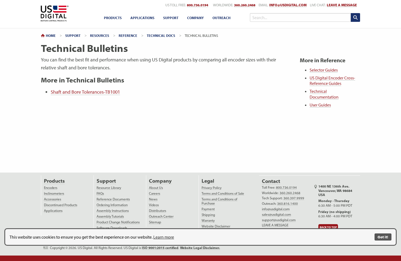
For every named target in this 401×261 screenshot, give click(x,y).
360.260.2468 (244, 5)
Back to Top (328, 227)
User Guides (320, 105)
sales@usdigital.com (276, 214)
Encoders (50, 188)
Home (51, 35)
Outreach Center (161, 216)
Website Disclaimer (216, 226)
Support (170, 18)
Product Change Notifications (118, 222)
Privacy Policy (212, 188)
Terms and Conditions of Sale (223, 193)
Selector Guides (324, 70)
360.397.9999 (293, 198)
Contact (271, 181)
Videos (154, 205)
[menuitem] (113, 18)
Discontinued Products (60, 205)
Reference (128, 35)
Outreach (222, 18)
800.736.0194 (197, 5)
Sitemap (155, 222)
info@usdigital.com (288, 5)
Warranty (208, 220)
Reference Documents (113, 199)
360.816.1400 (287, 203)
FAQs (100, 193)
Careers (154, 193)
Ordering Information (112, 205)
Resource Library (109, 188)
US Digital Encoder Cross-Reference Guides (332, 80)
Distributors (157, 211)
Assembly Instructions (113, 211)
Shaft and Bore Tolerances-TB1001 (85, 92)
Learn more (163, 237)
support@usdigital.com (279, 220)
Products (113, 18)
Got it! (383, 236)
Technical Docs (161, 35)
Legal (208, 181)
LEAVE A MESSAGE (342, 5)
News (153, 199)
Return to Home (54, 13)
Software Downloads (112, 228)
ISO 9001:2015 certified (160, 248)
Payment (208, 209)
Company (195, 18)
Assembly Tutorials (110, 216)
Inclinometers (54, 193)
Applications (142, 18)
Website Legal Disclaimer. (200, 248)
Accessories (52, 199)
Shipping (208, 215)
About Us (156, 188)
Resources (99, 35)
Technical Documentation (324, 94)
